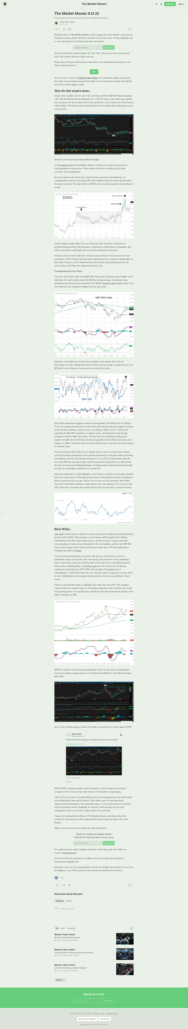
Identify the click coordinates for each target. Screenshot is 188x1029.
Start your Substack (88, 1019)
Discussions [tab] (71, 928)
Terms (102, 1013)
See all (58, 980)
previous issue (66, 165)
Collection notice (112, 1013)
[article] (94, 939)
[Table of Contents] (2, 514)
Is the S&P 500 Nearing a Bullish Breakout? (70, 968)
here (89, 465)
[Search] (156, 4)
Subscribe (170, 4)
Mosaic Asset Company (68, 22)
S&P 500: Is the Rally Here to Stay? (67, 937)
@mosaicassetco (69, 852)
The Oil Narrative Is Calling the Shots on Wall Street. (73, 952)
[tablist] (63, 901)
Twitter (77, 550)
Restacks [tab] (69, 901)
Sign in (181, 4)
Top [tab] (57, 928)
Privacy (96, 1013)
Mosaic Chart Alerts (88, 78)
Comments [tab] (59, 901)
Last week (59, 534)
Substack (83, 1024)
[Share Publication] (161, 4)
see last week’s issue (112, 283)
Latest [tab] (62, 928)
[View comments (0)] (64, 29)
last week (92, 566)
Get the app (104, 1019)
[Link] (51, 90)
